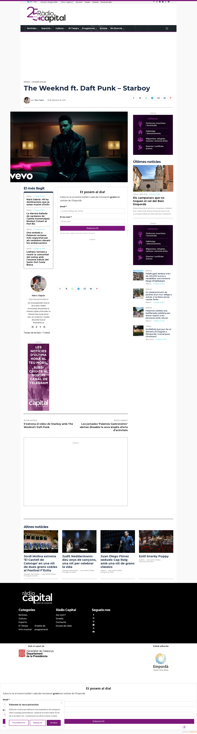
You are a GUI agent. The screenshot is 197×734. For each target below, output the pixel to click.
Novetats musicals (39, 82)
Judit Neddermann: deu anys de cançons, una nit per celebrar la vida (79, 561)
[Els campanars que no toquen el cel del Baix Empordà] (153, 178)
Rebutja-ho (37, 722)
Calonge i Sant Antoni (32, 574)
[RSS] (93, 621)
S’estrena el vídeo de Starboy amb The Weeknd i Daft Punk (48, 425)
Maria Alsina (143, 194)
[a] (71, 597)
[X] (139, 98)
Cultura (135, 194)
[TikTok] (165, 2)
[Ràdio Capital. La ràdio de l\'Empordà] (46, 14)
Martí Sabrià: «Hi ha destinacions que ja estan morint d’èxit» (38, 202)
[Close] (61, 702)
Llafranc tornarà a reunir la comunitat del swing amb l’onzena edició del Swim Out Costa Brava (38, 258)
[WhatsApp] (146, 98)
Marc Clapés (39, 100)
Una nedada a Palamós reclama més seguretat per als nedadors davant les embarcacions (38, 237)
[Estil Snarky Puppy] (156, 541)
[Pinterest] (170, 98)
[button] (167, 28)
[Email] (158, 98)
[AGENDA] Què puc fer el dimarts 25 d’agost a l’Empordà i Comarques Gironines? (158, 333)
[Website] (44, 327)
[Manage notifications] (184, 727)
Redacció (148, 284)
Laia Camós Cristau (49, 574)
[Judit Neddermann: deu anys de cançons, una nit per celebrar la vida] (79, 541)
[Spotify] (159, 2)
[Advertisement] (98, 53)
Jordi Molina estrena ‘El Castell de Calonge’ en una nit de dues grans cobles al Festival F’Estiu (40, 563)
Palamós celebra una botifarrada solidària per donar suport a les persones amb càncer (158, 314)
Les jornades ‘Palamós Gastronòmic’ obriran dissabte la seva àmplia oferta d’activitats (104, 427)
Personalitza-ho (18, 722)
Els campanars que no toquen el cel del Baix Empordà (148, 201)
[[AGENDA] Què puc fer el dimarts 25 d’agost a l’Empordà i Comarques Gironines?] (138, 331)
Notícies (29, 196)
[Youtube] (168, 2)
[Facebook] (153, 2)
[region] (34, 714)
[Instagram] (156, 2)
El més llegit (34, 188)
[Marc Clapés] (27, 100)
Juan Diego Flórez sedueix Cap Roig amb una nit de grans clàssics (117, 561)
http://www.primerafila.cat (38, 299)
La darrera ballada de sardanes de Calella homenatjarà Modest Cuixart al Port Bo (38, 218)
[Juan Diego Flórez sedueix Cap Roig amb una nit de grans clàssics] (118, 541)
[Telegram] (162, 2)
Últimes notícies (147, 162)
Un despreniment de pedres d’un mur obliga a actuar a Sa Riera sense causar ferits (159, 296)
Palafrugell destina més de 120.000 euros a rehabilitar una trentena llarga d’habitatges (158, 277)
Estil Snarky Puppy (154, 556)
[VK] (164, 98)
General (27, 82)
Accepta (53, 722)
